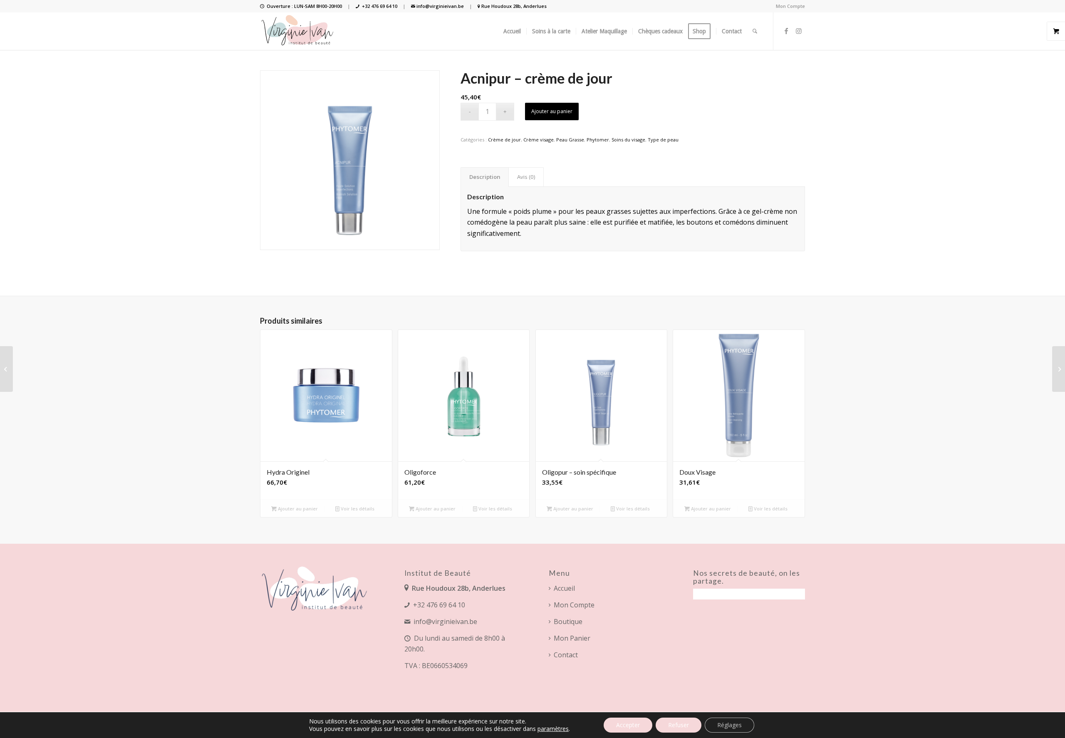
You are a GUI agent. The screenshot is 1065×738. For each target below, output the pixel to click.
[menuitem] (788, 6)
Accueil (564, 588)
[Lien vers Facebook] (786, 31)
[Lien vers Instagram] (799, 31)
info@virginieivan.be (440, 6)
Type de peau (663, 139)
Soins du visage (628, 139)
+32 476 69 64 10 (379, 6)
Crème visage (538, 139)
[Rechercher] (755, 31)
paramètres (553, 729)
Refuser (678, 725)
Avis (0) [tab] (526, 177)
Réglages (729, 725)
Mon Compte (790, 6)
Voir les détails (356, 508)
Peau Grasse (570, 139)
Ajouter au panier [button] (297, 508)
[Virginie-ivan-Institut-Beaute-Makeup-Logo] (298, 31)
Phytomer (598, 139)
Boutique (568, 621)
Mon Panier (572, 638)
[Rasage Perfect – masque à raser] (6, 369)
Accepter (628, 725)
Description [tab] (484, 177)
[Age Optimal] (1058, 369)
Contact (566, 654)
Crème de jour (504, 139)
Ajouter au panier (551, 111)
